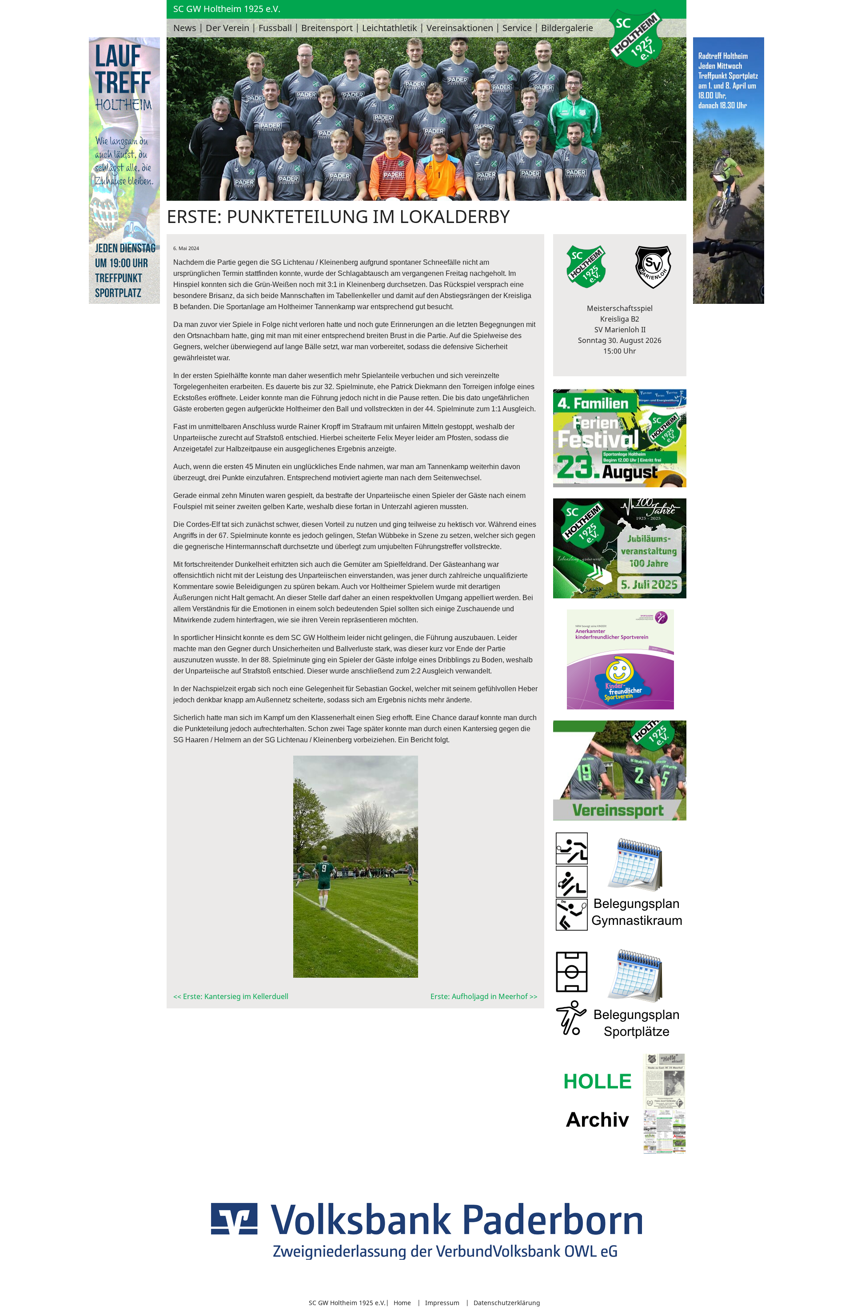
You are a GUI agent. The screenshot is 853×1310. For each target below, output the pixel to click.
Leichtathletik (389, 28)
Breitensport (327, 28)
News (184, 28)
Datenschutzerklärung (507, 1302)
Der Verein (227, 28)
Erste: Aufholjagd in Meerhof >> (484, 996)
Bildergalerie (567, 28)
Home (402, 1302)
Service (517, 28)
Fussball (275, 28)
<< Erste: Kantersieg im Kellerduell (230, 996)
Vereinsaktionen (459, 28)
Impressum (442, 1302)
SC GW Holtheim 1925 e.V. (226, 9)
